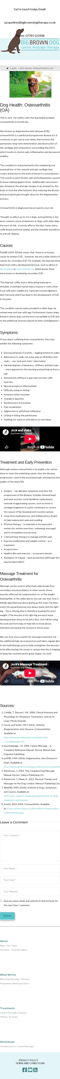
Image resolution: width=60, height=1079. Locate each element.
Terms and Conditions (30, 1063)
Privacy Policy (28, 1060)
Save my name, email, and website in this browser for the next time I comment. (31, 902)
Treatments (7, 1008)
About (4, 941)
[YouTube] (30, 1069)
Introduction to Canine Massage (17, 1046)
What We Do (8, 974)
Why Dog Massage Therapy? (15, 979)
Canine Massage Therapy (13, 1012)
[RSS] (35, 1069)
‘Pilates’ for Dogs (9, 1016)
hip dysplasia (6, 269)
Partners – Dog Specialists (14, 949)
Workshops (7, 1041)
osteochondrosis (25, 269)
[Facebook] (24, 1069)
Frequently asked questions (14, 983)
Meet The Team (8, 945)
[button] (58, 63)
